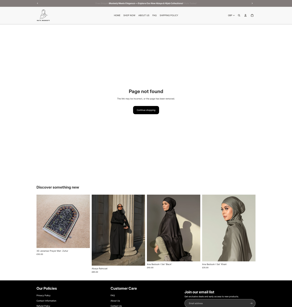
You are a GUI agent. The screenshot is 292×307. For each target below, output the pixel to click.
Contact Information (46, 300)
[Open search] (239, 15)
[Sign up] (251, 303)
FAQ (113, 295)
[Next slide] (252, 3)
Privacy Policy (43, 295)
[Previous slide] (37, 3)
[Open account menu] (245, 15)
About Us (115, 300)
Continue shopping (146, 110)
